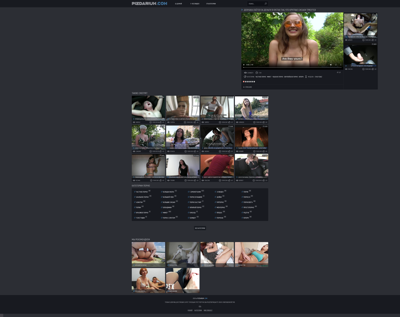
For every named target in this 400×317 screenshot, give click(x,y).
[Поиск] (265, 3)
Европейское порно (291, 77)
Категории (212, 4)
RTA (200, 306)
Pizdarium (149, 3)
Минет (269, 77)
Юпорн (301, 77)
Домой (179, 4)
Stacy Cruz (318, 77)
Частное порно (261, 77)
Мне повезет (208, 310)
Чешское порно (277, 77)
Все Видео (195, 4)
